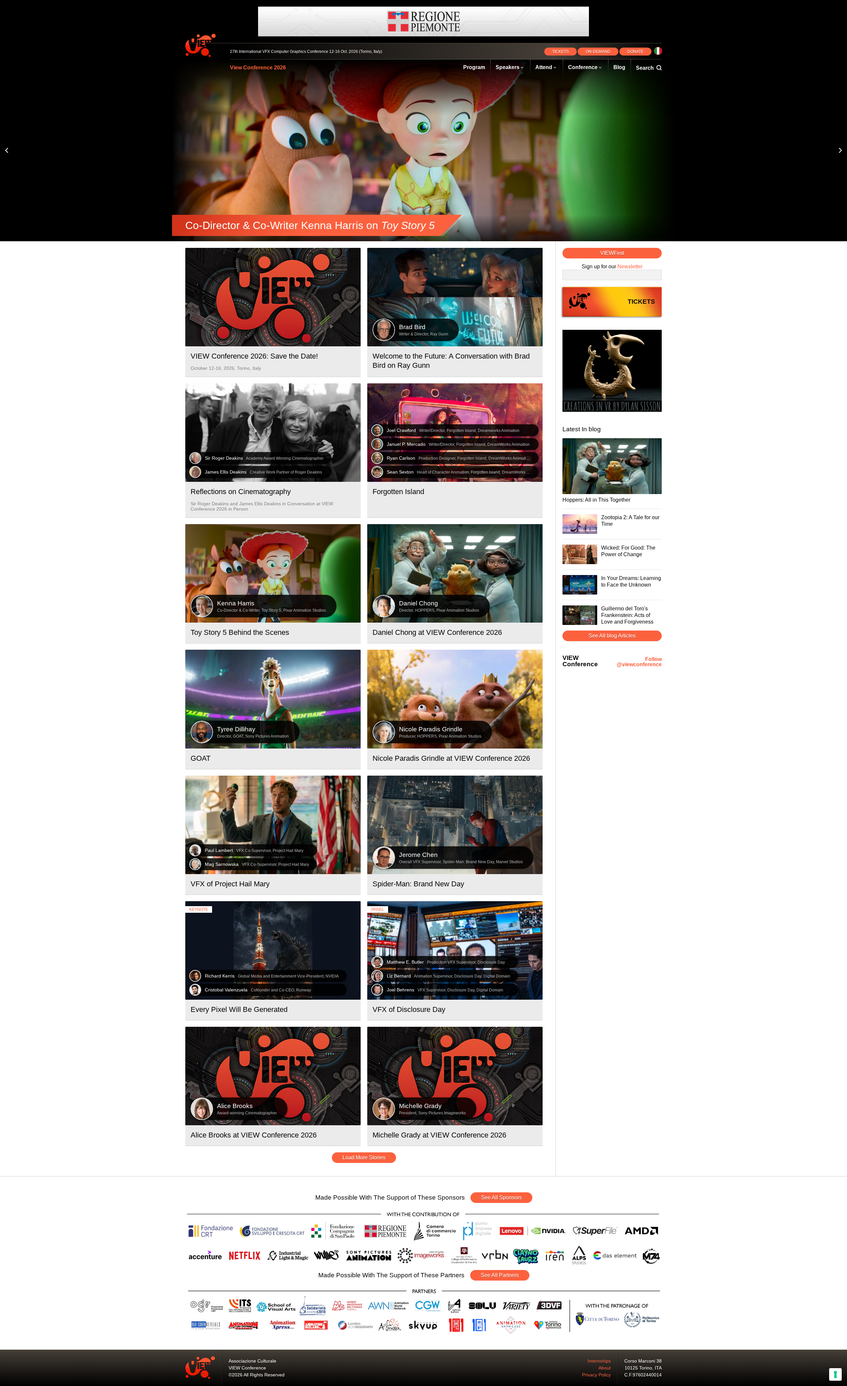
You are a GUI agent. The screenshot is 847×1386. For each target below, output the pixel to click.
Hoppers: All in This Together (596, 500)
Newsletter (630, 266)
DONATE (635, 51)
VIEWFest (612, 253)
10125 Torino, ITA (643, 1367)
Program (474, 67)
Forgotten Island (398, 491)
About (605, 1367)
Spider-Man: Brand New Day (418, 884)
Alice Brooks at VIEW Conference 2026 (254, 1135)
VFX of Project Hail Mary (230, 884)
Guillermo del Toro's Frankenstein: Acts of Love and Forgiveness (627, 615)
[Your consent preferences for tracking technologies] (835, 1374)
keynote (198, 909)
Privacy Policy (596, 1374)
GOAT (200, 758)
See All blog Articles (612, 635)
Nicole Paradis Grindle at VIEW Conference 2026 (451, 758)
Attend (543, 67)
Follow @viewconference (639, 662)
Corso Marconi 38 (643, 1361)
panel (377, 909)
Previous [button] (6, 150)
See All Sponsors (501, 1197)
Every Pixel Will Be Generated (239, 1009)
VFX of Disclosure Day (409, 1009)
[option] (423, 150)
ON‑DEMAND (598, 51)
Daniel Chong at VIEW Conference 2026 (437, 632)
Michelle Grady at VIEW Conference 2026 (439, 1135)
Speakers (507, 67)
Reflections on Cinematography (241, 491)
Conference (583, 67)
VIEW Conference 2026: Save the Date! (254, 356)
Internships (599, 1361)
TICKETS (560, 51)
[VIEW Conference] (612, 371)
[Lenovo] (423, 21)
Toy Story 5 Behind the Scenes (240, 632)
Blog (619, 67)
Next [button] (840, 150)
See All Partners (500, 1275)
